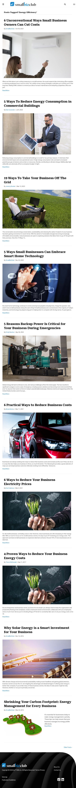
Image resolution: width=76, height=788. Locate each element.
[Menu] (3, 4)
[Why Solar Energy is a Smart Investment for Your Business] (36, 659)
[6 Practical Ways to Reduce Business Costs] (36, 435)
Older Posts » (68, 747)
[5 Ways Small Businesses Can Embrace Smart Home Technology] (36, 283)
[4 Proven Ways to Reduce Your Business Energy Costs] (36, 585)
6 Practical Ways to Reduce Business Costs (38, 405)
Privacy (42, 770)
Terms (37, 770)
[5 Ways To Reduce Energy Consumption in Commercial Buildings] (36, 134)
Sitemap (4, 777)
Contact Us (57, 770)
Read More (5, 90)
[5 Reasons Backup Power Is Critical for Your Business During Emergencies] (36, 358)
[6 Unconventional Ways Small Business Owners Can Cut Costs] (36, 55)
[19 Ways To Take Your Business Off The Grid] (36, 209)
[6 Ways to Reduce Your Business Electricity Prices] (36, 511)
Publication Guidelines (9, 780)
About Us (57, 767)
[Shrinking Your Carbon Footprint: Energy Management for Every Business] (22, 724)
